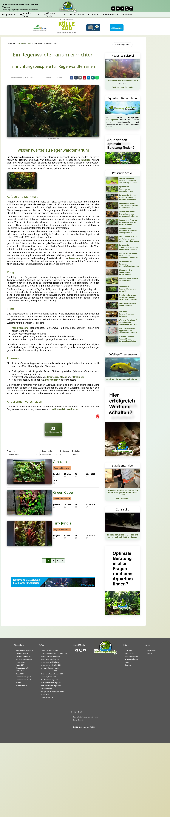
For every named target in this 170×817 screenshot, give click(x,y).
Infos (93, 14)
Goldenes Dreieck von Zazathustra (123, 80)
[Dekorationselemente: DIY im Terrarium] (112, 307)
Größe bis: (76, 451)
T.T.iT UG (92, 727)
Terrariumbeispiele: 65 (23, 656)
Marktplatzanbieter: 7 (23, 680)
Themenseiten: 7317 (47, 697)
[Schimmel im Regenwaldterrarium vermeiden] (112, 291)
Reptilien (85, 159)
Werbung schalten (131, 659)
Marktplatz (110, 14)
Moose (63, 376)
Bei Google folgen (123, 44)
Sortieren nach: (46, 451)
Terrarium (74, 258)
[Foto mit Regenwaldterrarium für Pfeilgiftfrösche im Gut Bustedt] (22, 188)
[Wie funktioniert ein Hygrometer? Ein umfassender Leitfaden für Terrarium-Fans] (112, 332)
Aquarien (8, 14)
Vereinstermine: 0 (22, 686)
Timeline (128, 665)
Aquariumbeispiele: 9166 (24, 650)
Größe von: (64, 451)
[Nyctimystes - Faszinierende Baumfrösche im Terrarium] (112, 191)
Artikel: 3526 (20, 671)
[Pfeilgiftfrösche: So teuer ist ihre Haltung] (112, 282)
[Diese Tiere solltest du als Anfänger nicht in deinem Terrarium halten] (112, 241)
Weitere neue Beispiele (122, 87)
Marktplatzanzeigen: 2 (23, 677)
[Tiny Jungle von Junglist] (29, 545)
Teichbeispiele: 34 (22, 653)
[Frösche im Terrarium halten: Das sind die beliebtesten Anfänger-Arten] (112, 299)
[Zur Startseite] (105, 654)
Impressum (77, 723)
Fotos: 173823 (20, 662)
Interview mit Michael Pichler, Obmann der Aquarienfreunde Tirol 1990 (123, 492)
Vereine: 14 (19, 683)
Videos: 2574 (20, 665)
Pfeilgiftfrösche (20, 327)
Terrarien (77, 14)
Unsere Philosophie (131, 656)
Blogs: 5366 (20, 674)
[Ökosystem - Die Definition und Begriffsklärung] (112, 274)
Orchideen (78, 376)
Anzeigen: (11, 451)
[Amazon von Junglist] (29, 483)
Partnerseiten (151, 650)
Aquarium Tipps (27, 14)
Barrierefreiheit (78, 720)
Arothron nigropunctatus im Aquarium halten (126, 379)
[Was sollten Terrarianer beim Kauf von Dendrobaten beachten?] (112, 257)
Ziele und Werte (130, 653)
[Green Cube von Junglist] (29, 514)
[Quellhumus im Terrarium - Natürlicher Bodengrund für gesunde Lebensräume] (112, 232)
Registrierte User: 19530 (24, 659)
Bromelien (53, 376)
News (127, 662)
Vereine (128, 14)
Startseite (20, 43)
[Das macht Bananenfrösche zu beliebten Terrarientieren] (112, 316)
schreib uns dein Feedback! (63, 409)
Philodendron (52, 379)
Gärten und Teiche (51, 14)
